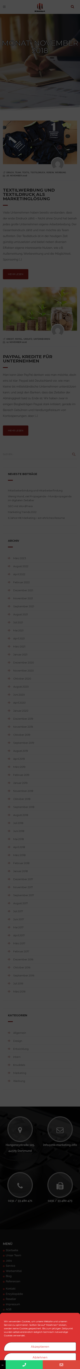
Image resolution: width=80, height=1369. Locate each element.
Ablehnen (40, 1357)
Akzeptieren (40, 1346)
